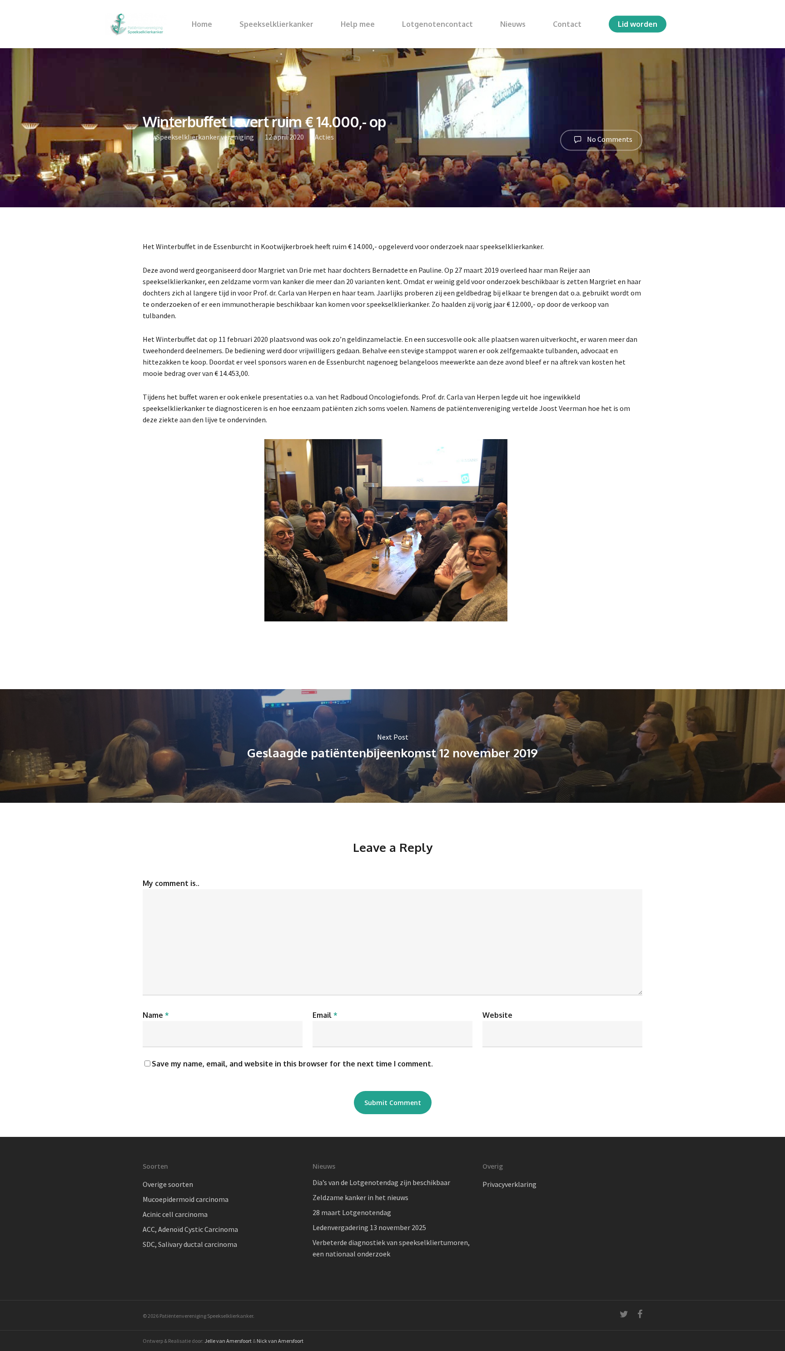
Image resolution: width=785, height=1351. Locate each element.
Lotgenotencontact (437, 24)
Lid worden (637, 24)
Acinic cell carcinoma (175, 1214)
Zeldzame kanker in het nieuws (360, 1197)
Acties (324, 136)
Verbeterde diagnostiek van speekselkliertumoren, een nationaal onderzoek (391, 1248)
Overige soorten (168, 1184)
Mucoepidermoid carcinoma (186, 1199)
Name (156, 1015)
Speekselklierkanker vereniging (205, 136)
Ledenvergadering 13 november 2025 (369, 1227)
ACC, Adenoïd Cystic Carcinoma (190, 1229)
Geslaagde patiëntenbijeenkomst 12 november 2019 (392, 746)
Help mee (358, 24)
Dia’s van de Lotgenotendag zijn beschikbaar (381, 1182)
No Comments (609, 139)
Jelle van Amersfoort (228, 1340)
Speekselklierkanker (276, 24)
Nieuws (513, 24)
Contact (567, 24)
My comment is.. (171, 883)
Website (497, 1015)
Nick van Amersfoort (280, 1340)
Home (202, 24)
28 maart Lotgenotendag (352, 1212)
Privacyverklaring (509, 1184)
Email (325, 1015)
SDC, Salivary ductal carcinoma (190, 1244)
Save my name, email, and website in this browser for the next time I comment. (292, 1063)
